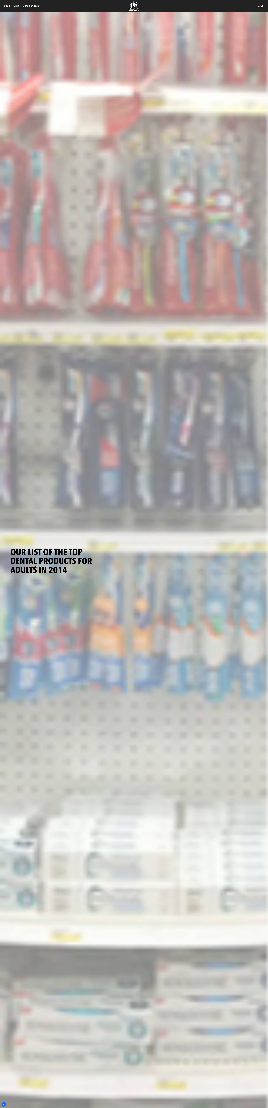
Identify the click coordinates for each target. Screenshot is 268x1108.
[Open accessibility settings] (4, 1104)
